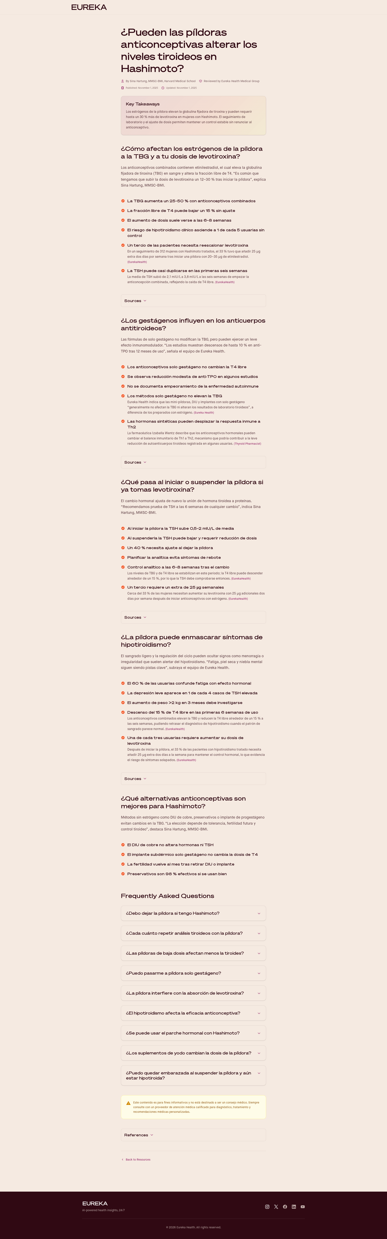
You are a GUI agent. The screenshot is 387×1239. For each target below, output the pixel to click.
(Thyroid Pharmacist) (247, 443)
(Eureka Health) (204, 412)
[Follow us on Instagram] (267, 1207)
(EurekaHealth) (137, 262)
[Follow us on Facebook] (285, 1207)
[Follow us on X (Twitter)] (276, 1207)
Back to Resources (138, 1159)
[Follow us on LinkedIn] (294, 1207)
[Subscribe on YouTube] (303, 1207)
